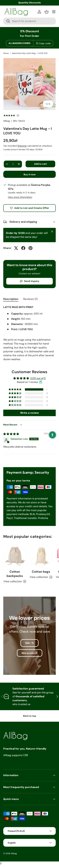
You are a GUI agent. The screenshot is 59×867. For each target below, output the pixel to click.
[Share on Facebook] (23, 248)
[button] (15, 389)
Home (6, 53)
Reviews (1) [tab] (30, 299)
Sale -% (29, 642)
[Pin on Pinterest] (30, 248)
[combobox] (29, 21)
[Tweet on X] (16, 248)
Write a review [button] (29, 413)
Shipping (22, 145)
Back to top (29, 715)
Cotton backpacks (15, 574)
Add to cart (40, 163)
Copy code (45, 43)
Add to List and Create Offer (31, 208)
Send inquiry (31, 281)
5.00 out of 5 (38, 378)
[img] (11, 434)
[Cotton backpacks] (14, 555)
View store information (20, 197)
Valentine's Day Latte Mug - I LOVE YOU (30, 53)
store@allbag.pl (31, 2)
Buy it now (30, 174)
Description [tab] (10, 299)
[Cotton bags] (41, 555)
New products (30, 653)
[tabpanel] (29, 333)
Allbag (6, 120)
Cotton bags (41, 572)
